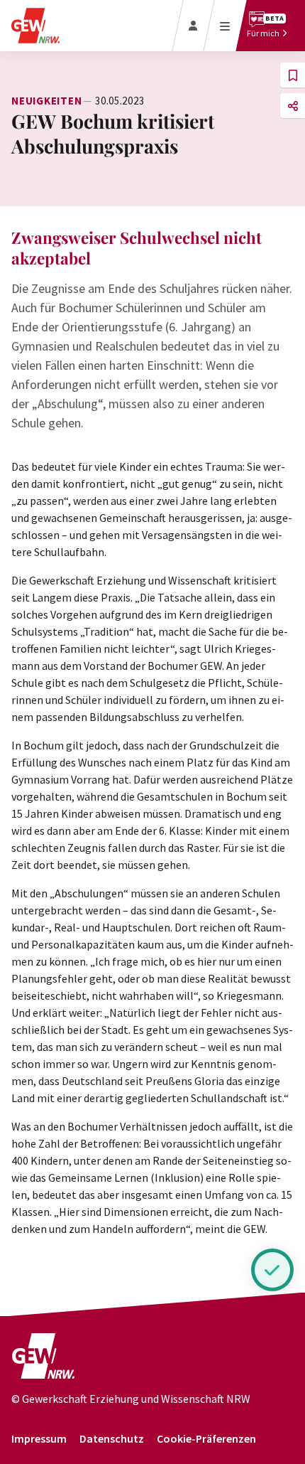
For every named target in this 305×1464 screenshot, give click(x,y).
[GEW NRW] (43, 1361)
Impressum (39, 1438)
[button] (292, 75)
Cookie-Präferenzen (206, 1438)
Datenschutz (111, 1438)
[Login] (193, 25)
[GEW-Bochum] (35, 25)
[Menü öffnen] (225, 25)
